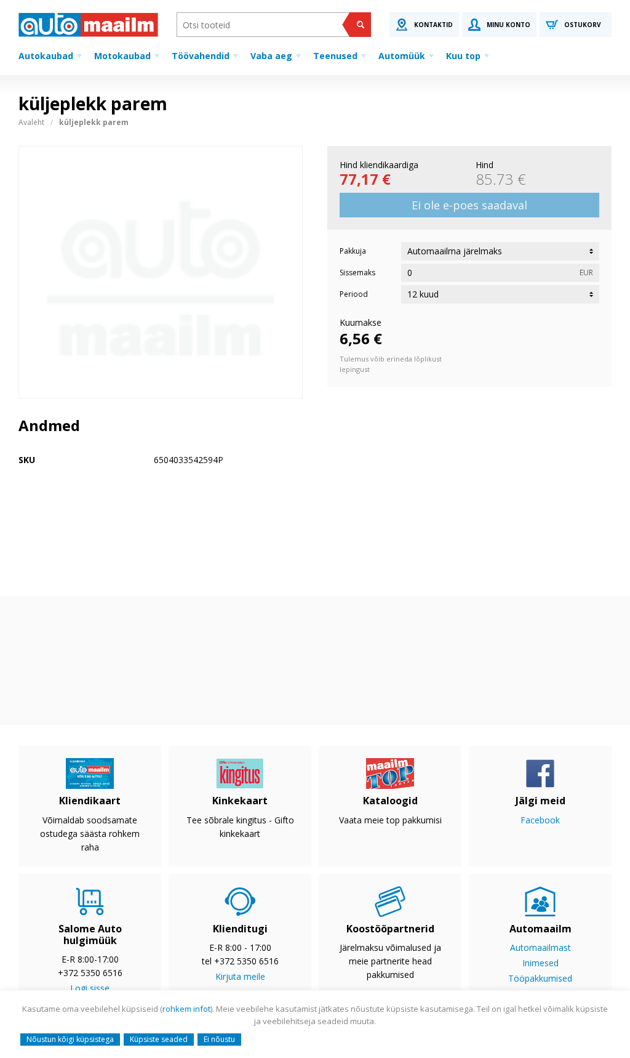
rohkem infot (186, 1008)
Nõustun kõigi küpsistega (70, 1039)
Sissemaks (357, 272)
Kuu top (463, 56)
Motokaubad (122, 56)
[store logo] (88, 24)
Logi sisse (90, 988)
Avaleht (31, 122)
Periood (354, 294)
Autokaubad (45, 56)
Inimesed (540, 963)
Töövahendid (200, 56)
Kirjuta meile (240, 976)
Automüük (401, 56)
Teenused (335, 56)
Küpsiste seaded (159, 1039)
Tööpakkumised (540, 978)
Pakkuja (353, 251)
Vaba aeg (271, 56)
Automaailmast (540, 947)
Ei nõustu (219, 1039)
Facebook (540, 820)
